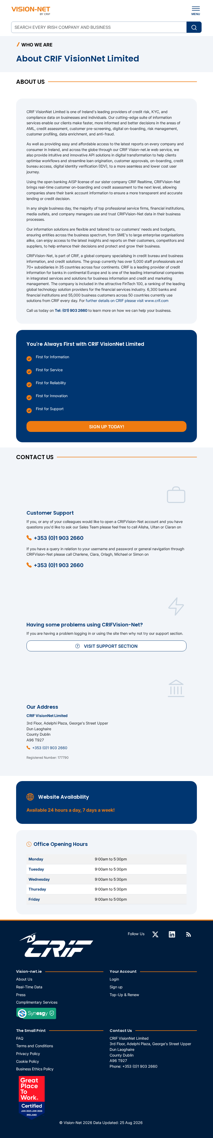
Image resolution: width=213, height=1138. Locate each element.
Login (114, 979)
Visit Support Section (111, 646)
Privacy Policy (28, 1053)
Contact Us (121, 1030)
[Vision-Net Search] (30, 11)
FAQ (19, 1038)
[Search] (194, 27)
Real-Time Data (29, 987)
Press (20, 994)
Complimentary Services (36, 1002)
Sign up (116, 987)
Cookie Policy (27, 1061)
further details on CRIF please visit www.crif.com (127, 300)
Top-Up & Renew (124, 994)
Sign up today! (106, 426)
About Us (24, 979)
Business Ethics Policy (35, 1069)
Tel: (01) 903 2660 (71, 310)
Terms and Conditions (34, 1046)
